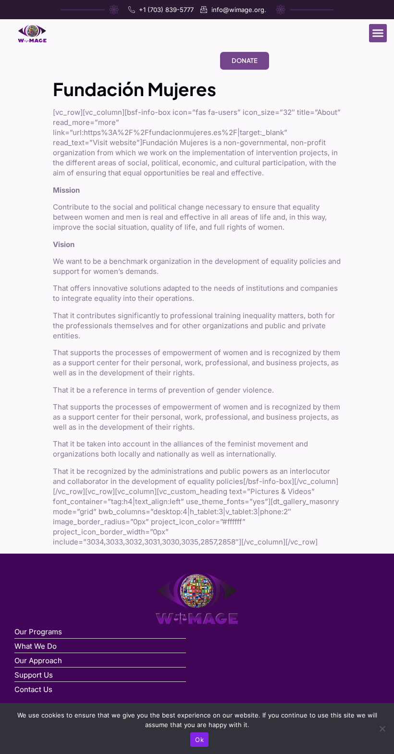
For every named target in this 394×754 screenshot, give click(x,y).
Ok (199, 739)
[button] (378, 33)
